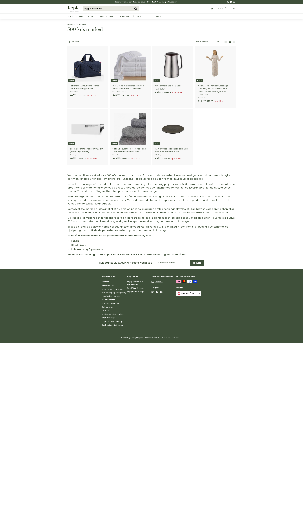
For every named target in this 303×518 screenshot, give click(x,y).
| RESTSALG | (139, 16)
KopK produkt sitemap (112, 321)
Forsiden (71, 24)
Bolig (91, 16)
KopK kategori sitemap (112, 325)
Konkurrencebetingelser (113, 314)
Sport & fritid (106, 16)
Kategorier (82, 24)
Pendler (76, 241)
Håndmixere (78, 245)
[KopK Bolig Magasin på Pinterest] (161, 292)
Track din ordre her (110, 303)
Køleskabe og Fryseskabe (87, 249)
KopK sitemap (108, 317)
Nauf (178, 338)
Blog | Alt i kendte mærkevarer (135, 283)
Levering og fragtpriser (112, 289)
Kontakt (105, 281)
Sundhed (124, 16)
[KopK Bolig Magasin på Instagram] (153, 292)
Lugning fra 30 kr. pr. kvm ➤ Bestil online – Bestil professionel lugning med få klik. (135, 254)
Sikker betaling (108, 285)
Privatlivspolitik (108, 300)
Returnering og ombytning (114, 292)
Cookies (105, 310)
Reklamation (107, 307)
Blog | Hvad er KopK (136, 291)
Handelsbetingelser (111, 296)
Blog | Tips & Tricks (135, 288)
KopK (158, 16)
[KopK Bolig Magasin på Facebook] (157, 292)
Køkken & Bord (75, 16)
